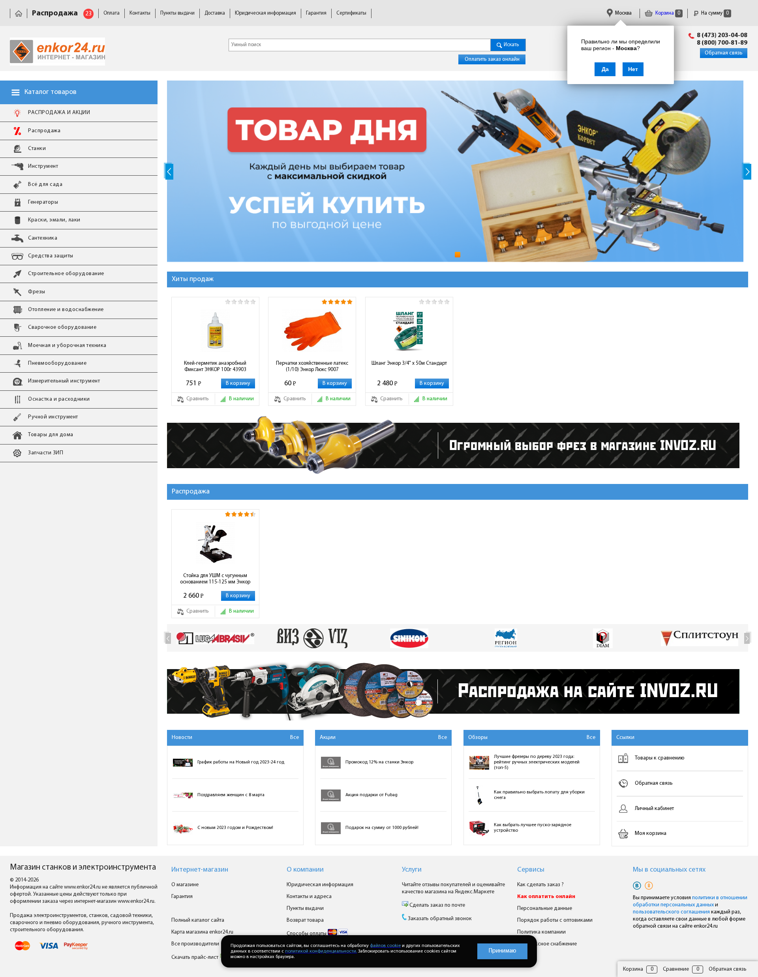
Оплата (111, 13)
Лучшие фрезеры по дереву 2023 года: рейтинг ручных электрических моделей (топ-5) (537, 762)
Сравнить (197, 399)
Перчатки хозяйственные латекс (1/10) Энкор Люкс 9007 (312, 366)
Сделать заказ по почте (436, 905)
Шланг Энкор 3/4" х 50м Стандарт (409, 363)
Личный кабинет (654, 809)
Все (294, 738)
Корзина (667, 13)
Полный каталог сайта (197, 920)
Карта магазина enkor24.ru (202, 932)
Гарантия (316, 13)
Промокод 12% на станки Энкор (379, 762)
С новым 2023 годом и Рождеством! (235, 827)
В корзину (238, 383)
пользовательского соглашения (671, 912)
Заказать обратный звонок (440, 919)
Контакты (139, 13)
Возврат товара (305, 920)
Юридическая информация (265, 13)
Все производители (195, 944)
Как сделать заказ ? (540, 885)
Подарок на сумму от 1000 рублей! (381, 827)
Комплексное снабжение (547, 944)
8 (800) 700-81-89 (722, 43)
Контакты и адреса (309, 897)
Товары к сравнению (660, 758)
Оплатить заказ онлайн (492, 59)
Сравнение (676, 969)
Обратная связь (724, 53)
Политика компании (541, 932)
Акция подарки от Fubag (371, 795)
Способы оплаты (307, 934)
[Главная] (18, 13)
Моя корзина (650, 833)
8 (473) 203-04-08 (722, 35)
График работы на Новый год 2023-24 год (240, 762)
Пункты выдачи (177, 13)
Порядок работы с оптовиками (555, 920)
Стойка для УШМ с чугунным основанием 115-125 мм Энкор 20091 (215, 579)
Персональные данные (544, 908)
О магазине (185, 885)
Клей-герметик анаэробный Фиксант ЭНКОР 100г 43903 (215, 366)
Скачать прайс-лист (195, 957)
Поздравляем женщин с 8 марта (231, 795)
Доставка (215, 13)
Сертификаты (351, 13)
